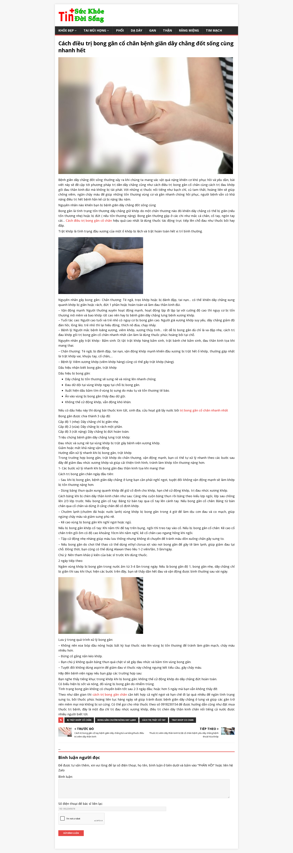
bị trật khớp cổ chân (79, 720)
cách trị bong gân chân (110, 694)
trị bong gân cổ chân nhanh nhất (204, 410)
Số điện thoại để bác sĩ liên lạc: (80, 804)
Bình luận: (65, 777)
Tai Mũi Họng (95, 30)
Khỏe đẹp (66, 30)
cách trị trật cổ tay (153, 720)
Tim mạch (214, 30)
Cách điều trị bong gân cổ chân (89, 220)
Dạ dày (136, 30)
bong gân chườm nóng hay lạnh (116, 720)
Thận (167, 30)
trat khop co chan (182, 720)
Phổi (120, 30)
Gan (152, 30)
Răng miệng (189, 30)
